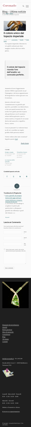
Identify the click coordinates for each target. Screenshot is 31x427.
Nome (25, 232)
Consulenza (6, 334)
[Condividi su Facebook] (7, 176)
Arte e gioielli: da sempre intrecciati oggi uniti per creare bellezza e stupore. (13, 198)
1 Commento (14, 39)
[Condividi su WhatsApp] (13, 176)
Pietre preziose (7, 330)
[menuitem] (22, 6)
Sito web (25, 244)
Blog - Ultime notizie (14, 11)
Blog (3, 337)
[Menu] (26, 6)
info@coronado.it (8, 359)
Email (25, 238)
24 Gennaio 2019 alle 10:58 (11, 201)
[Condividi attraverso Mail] (26, 176)
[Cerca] (22, 6)
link (16, 139)
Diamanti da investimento (10, 325)
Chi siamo (5, 339)
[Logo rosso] (12, 6)
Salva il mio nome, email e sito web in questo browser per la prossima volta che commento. (16, 251)
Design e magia (9, 152)
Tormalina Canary (22, 152)
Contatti (5, 341)
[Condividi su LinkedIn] (20, 176)
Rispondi (7, 217)
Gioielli (21, 39)
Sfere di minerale (8, 332)
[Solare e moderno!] (15, 26)
